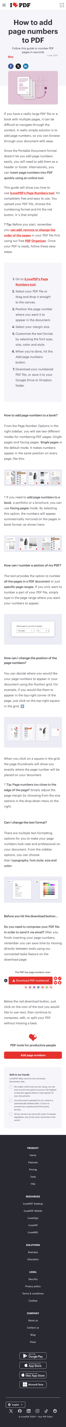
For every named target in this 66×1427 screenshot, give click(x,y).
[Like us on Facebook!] (19, 1411)
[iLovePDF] (20, 5)
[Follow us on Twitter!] (11, 1411)
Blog (10, 56)
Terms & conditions (33, 1293)
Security (33, 1279)
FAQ (33, 1183)
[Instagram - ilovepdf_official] (37, 1411)
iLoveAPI (33, 1225)
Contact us (33, 1327)
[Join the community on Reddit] (55, 1411)
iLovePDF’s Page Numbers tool (32, 193)
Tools (33, 1176)
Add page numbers (33, 1055)
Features (33, 1162)
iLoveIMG (33, 1232)
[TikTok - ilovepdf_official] (46, 1411)
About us (33, 1320)
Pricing (33, 1169)
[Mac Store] (33, 1374)
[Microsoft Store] (33, 1384)
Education (33, 1259)
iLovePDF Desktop (33, 1203)
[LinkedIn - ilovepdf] (28, 1411)
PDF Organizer (35, 241)
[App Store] (33, 1365)
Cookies (33, 1300)
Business (33, 1252)
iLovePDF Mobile (33, 1210)
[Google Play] (33, 1355)
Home (33, 1155)
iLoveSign (33, 1218)
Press (33, 1341)
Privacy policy (33, 1286)
